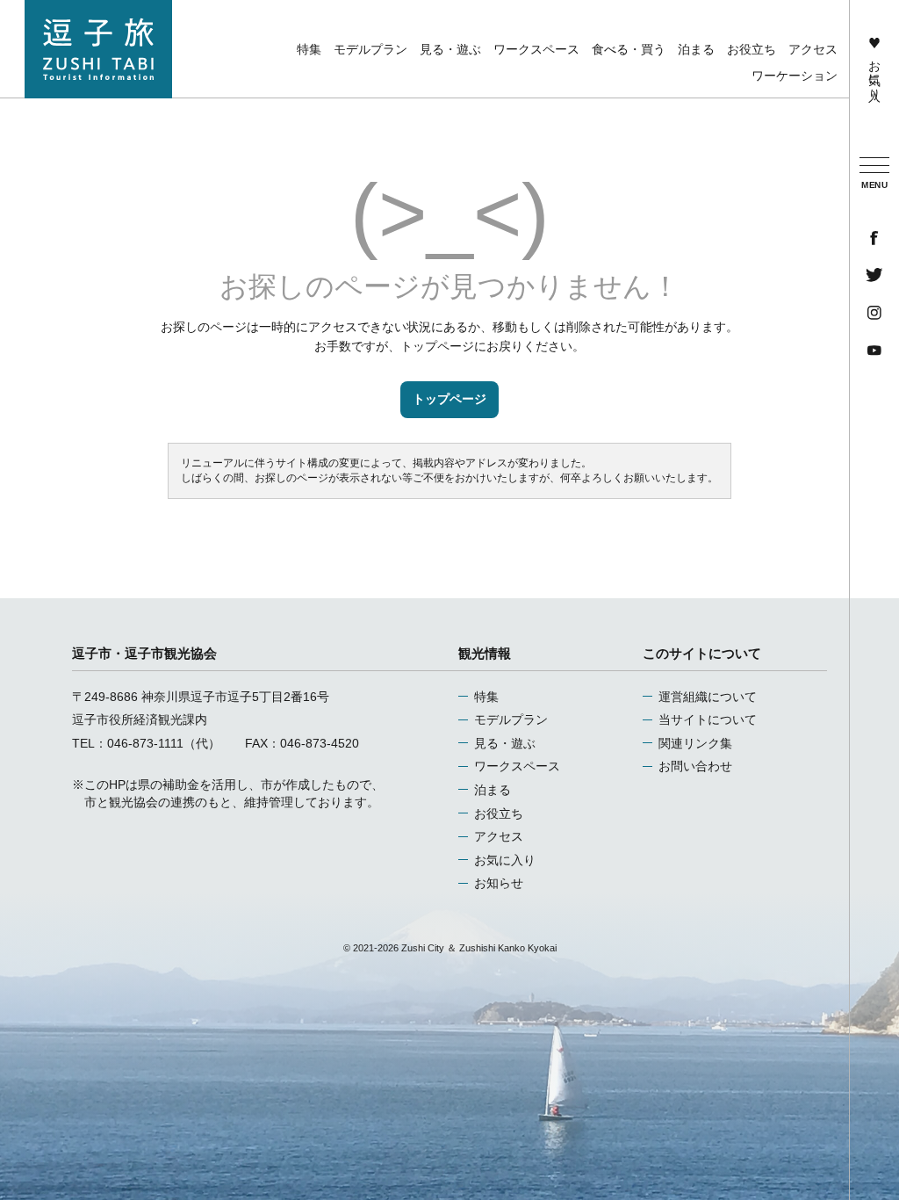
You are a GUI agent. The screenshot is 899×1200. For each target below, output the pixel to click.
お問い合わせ (695, 766)
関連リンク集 (695, 743)
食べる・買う (628, 49)
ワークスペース (517, 766)
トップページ (449, 399)
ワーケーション (795, 76)
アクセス (498, 836)
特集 (486, 697)
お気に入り (874, 73)
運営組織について (707, 697)
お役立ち (498, 813)
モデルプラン (511, 719)
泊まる (492, 790)
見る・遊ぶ (505, 743)
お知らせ (498, 883)
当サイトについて (707, 719)
